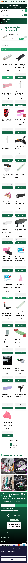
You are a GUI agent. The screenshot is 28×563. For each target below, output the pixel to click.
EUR (15, 11)
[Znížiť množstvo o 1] (16, 74)
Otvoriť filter (5, 50)
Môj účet (19, 11)
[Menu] (26, 10)
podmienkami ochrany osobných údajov (9, 510)
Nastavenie (13, 555)
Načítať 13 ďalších (14, 440)
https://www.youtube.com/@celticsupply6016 (18, 520)
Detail (21, 39)
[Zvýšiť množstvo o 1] (25, 74)
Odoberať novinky (21, 506)
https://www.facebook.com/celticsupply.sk (10, 520)
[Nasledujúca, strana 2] (14, 444)
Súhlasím (13, 559)
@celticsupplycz (15, 520)
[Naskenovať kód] (22, 15)
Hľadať (25, 15)
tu (14, 551)
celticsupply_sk (12, 520)
